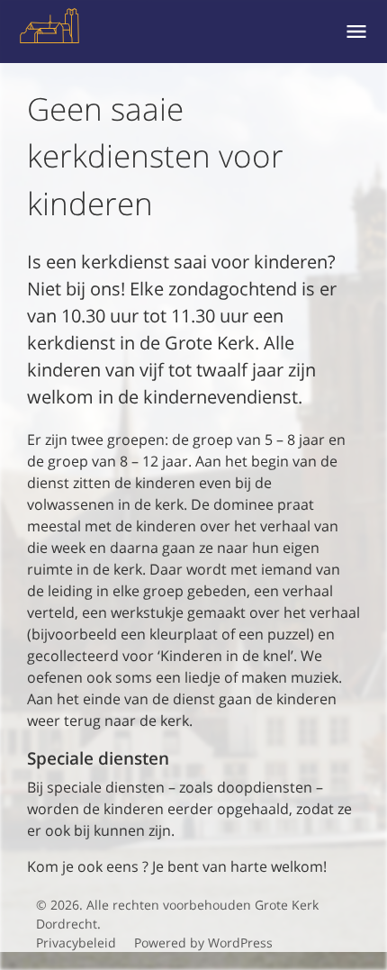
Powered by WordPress (203, 942)
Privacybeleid (76, 942)
